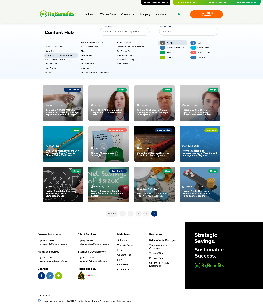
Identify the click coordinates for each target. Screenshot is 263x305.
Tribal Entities (122, 64)
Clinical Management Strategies (102, 154)
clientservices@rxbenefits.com (94, 244)
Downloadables (202, 52)
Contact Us (123, 269)
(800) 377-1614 (47, 240)
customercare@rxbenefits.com (54, 261)
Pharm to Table (87, 64)
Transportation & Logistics (128, 59)
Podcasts (198, 57)
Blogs (166, 52)
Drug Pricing (50, 68)
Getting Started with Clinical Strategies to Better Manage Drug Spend (152, 112)
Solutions (90, 14)
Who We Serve (108, 14)
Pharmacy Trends (124, 42)
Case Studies (200, 48)
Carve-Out (49, 51)
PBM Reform (86, 55)
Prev (113, 213)
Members (160, 14)
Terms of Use (156, 253)
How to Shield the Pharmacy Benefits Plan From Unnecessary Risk (61, 193)
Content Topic (106, 26)
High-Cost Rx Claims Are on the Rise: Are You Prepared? (154, 194)
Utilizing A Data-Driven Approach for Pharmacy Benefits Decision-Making (196, 112)
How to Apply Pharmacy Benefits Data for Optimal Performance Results (196, 193)
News (120, 259)
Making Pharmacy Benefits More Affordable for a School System (107, 193)
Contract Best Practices (55, 59)
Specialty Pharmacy (125, 55)
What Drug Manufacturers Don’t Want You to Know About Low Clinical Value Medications (63, 153)
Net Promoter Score (89, 47)
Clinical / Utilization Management (59, 55)
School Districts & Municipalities (130, 47)
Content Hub (128, 14)
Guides (198, 43)
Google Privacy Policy (95, 301)
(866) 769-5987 (87, 240)
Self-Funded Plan (124, 51)
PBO (83, 59)
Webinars (168, 57)
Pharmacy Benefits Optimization (95, 72)
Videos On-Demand (173, 48)
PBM (83, 51)
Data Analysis (51, 64)
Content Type (165, 26)
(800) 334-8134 (47, 257)
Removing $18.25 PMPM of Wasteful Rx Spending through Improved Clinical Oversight (62, 112)
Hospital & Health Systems (92, 42)
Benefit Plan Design (53, 47)
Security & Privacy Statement (159, 264)
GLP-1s (48, 72)
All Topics (49, 42)
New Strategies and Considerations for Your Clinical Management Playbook (199, 153)
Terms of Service (117, 301)
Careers (121, 250)
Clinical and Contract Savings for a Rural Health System (153, 154)
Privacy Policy (157, 258)
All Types (168, 43)
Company (145, 14)
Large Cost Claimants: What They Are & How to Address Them (106, 112)
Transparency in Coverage (158, 247)
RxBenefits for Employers (163, 240)
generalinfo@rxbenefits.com (53, 244)
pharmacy (85, 68)
